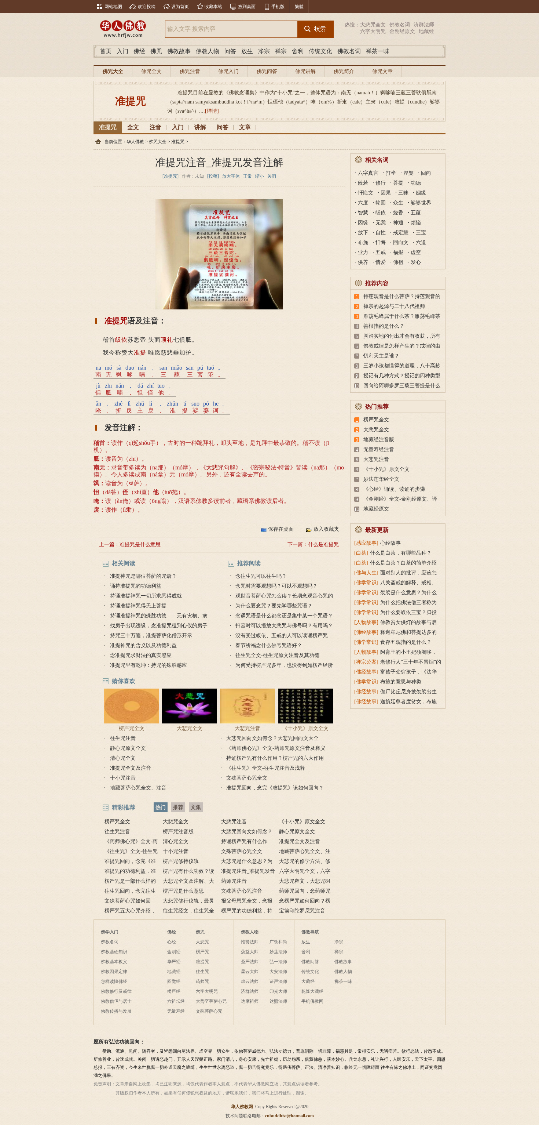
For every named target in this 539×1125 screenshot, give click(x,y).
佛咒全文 (151, 71)
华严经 (173, 961)
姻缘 (421, 193)
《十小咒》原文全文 (305, 728)
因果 (386, 193)
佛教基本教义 (114, 961)
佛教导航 (310, 932)
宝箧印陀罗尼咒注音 (302, 911)
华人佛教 (135, 141)
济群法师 (424, 25)
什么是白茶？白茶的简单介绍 (403, 563)
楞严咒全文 (131, 728)
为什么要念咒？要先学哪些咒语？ (273, 606)
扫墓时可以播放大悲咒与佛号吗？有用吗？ (284, 625)
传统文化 (320, 51)
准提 (140, 352)
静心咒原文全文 (128, 748)
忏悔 (380, 242)
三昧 (403, 193)
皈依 (121, 340)
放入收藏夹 (326, 529)
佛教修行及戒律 (116, 991)
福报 (398, 252)
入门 (122, 51)
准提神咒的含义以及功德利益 (143, 645)
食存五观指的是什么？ (406, 642)
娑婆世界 (421, 203)
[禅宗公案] (366, 662)
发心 (416, 262)
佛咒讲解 (305, 71)
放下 (363, 232)
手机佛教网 (312, 1001)
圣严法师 (249, 961)
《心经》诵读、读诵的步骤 (394, 489)
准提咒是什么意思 (140, 544)
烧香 (398, 212)
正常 (247, 176)
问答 (230, 51)
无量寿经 (176, 1011)
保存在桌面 (281, 529)
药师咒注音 (234, 881)
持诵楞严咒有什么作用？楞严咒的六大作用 (275, 758)
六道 (421, 242)
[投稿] (213, 176)
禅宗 (281, 51)
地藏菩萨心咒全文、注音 (138, 788)
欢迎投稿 (146, 6)
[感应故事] (366, 543)
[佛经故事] (366, 632)
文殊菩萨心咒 (209, 1011)
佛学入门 (109, 932)
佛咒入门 (228, 71)
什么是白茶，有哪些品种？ (401, 553)
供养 (363, 262)
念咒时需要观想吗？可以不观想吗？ (276, 586)
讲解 (200, 127)
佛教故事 (179, 51)
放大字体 (231, 176)
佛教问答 (310, 961)
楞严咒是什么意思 (183, 891)
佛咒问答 (267, 71)
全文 (133, 127)
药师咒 (202, 981)
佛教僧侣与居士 (116, 1001)
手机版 (278, 6)
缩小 (259, 176)
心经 (171, 941)
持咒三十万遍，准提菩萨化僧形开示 (151, 635)
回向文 (400, 242)
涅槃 (408, 173)
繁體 (299, 6)
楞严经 (173, 991)
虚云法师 (249, 981)
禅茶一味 (377, 51)
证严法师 (278, 981)
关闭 (271, 176)
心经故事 (390, 543)
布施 (363, 242)
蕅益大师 (249, 951)
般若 (363, 183)
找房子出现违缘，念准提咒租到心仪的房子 (159, 625)
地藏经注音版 (378, 439)
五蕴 (416, 212)
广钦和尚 (278, 941)
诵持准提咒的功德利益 (135, 586)
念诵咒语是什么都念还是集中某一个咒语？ (284, 615)
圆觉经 (173, 981)
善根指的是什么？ (383, 326)
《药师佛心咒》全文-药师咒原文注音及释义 (276, 748)
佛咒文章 (382, 71)
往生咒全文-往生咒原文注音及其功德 (277, 655)
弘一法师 (278, 961)
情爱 (380, 262)
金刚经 (173, 951)
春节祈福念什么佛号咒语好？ (268, 645)
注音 (155, 127)
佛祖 (398, 262)
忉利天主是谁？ (381, 356)
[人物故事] (366, 622)
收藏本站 (213, 6)
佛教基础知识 (114, 951)
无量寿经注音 (378, 449)
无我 (380, 222)
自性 (380, 232)
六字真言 (368, 173)
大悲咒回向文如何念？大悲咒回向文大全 (272, 738)
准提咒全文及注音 (130, 768)
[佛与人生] (366, 573)
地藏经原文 (376, 509)
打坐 (391, 173)
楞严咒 (202, 951)
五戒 (380, 252)
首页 (105, 51)
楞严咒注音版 (178, 831)
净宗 (264, 51)
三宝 (421, 232)
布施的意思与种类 (400, 682)
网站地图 (113, 6)
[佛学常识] (366, 582)
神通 (398, 222)
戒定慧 (400, 232)
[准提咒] (170, 176)
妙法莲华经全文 (381, 479)
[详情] (212, 111)
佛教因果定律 (114, 971)
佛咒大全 (113, 71)
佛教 (202, 501)
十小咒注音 (123, 778)
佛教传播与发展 (116, 1011)
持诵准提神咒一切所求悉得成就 (146, 596)
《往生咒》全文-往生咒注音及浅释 (265, 768)
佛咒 (156, 51)
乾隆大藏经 (312, 991)
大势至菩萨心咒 (211, 1001)
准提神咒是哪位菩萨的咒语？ (143, 576)
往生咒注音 (123, 738)
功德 (416, 183)
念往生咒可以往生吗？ (261, 576)
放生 (247, 51)
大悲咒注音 (247, 728)
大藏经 (308, 981)
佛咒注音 (190, 71)
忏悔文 (365, 193)
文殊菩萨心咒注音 (241, 891)
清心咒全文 (123, 758)
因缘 (363, 222)
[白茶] (361, 553)
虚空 (416, 252)
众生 (398, 203)
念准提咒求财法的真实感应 (141, 655)
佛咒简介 (344, 71)
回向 (426, 173)
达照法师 (278, 1001)
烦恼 (416, 222)
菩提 (398, 183)
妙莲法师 (278, 951)
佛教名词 (399, 25)
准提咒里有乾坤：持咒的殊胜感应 (148, 665)
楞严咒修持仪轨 (181, 861)
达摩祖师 (249, 1001)
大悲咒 (215, 467)
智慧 (363, 212)
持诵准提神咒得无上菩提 (138, 606)
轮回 (380, 203)
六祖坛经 (176, 1001)
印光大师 (278, 991)
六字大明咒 (373, 31)
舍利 (298, 51)
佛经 (139, 51)
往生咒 (202, 971)
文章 (245, 127)
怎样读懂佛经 (114, 981)
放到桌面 (247, 6)
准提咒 (108, 127)
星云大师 (249, 971)
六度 (363, 203)
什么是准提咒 (323, 544)
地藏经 (426, 31)
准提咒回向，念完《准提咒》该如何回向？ (275, 788)
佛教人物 (207, 51)
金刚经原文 (402, 31)
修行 (380, 183)
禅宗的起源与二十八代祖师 (394, 306)
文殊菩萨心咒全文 (246, 778)
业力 (363, 252)
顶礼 (167, 340)
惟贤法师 (249, 941)
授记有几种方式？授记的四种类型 (401, 375)
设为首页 (180, 6)
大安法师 (278, 971)
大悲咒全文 (373, 25)
